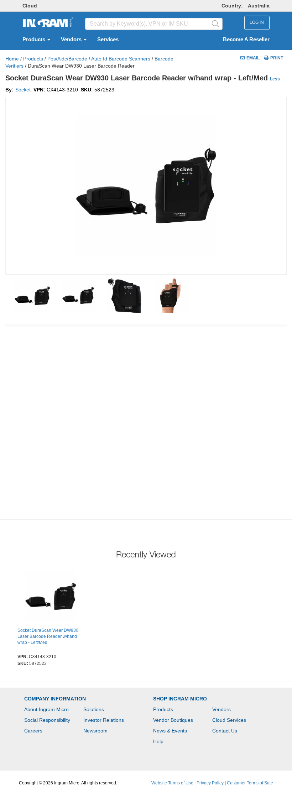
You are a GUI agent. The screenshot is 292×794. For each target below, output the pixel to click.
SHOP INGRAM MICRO (180, 699)
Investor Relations (103, 720)
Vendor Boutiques (173, 720)
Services (108, 39)
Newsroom (95, 731)
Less (275, 78)
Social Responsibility (47, 720)
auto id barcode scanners (120, 59)
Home (12, 59)
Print (276, 57)
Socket (23, 89)
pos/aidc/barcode (67, 59)
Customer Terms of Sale (250, 782)
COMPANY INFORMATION (55, 699)
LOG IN (257, 22)
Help (158, 741)
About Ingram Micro (46, 709)
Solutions (93, 709)
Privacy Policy (210, 782)
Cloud (29, 6)
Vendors (72, 39)
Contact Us (224, 731)
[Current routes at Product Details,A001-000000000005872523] (50, 597)
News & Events (170, 731)
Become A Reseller (246, 39)
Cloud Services (229, 720)
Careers (33, 731)
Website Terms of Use (172, 782)
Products (34, 39)
